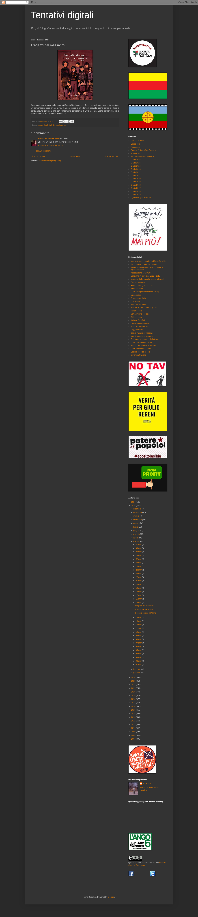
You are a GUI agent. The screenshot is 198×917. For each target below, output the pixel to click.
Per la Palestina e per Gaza (142, 156)
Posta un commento (43, 151)
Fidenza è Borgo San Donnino (143, 150)
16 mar (139, 599)
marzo (136, 541)
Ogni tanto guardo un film (141, 197)
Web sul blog (136, 317)
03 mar (139, 657)
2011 (133, 724)
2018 (133, 699)
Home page (75, 156)
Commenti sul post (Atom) (50, 161)
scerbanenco (61, 125)
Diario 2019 (136, 182)
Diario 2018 (136, 185)
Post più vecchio (111, 156)
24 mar (139, 570)
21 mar (139, 581)
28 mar (139, 555)
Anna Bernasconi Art (139, 327)
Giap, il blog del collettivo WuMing (145, 292)
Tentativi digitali (62, 15)
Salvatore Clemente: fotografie (143, 345)
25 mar (139, 566)
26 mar (139, 563)
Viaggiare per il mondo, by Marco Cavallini (148, 261)
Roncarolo (135, 153)
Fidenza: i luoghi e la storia (142, 285)
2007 (133, 739)
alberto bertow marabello (49, 138)
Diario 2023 (136, 169)
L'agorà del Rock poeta (140, 352)
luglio (135, 527)
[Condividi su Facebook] (69, 121)
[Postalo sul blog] (63, 121)
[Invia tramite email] (60, 121)
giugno (136, 530)
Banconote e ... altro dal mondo (144, 264)
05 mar (139, 650)
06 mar (139, 646)
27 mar (139, 559)
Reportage (135, 147)
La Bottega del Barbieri (140, 323)
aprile (136, 538)
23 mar (139, 574)
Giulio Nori (135, 301)
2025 (133, 506)
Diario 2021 (136, 175)
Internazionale (137, 289)
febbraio (137, 669)
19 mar (139, 588)
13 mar (139, 621)
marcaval (147, 784)
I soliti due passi (137, 141)
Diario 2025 (136, 163)
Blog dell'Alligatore (138, 304)
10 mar (139, 632)
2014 (133, 713)
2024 (133, 677)
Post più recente (38, 156)
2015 (133, 710)
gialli (50, 125)
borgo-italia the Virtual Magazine (144, 307)
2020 (133, 692)
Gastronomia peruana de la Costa (145, 339)
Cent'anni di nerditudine (141, 349)
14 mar (139, 617)
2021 (133, 688)
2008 (133, 735)
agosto (136, 523)
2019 (133, 695)
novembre (137, 512)
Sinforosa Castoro (138, 355)
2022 (133, 684)
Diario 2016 (136, 191)
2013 (133, 717)
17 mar (139, 595)
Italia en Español (138, 320)
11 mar (139, 628)
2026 (133, 502)
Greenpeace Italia (138, 298)
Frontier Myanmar (138, 282)
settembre (137, 520)
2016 (133, 706)
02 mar (139, 661)
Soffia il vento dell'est (139, 314)
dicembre (137, 509)
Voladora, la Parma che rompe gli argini (147, 279)
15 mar (139, 603)
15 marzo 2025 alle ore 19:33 (50, 145)
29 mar (139, 552)
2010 (133, 728)
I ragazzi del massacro (144, 606)
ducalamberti (43, 125)
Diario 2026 (136, 160)
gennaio (137, 673)
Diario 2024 (136, 166)
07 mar (139, 643)
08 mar (139, 639)
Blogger (111, 897)
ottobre (136, 516)
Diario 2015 (136, 194)
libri (54, 125)
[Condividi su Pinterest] (72, 121)
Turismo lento (136, 311)
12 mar (139, 625)
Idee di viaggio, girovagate (142, 336)
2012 (133, 721)
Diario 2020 (136, 179)
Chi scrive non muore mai (141, 342)
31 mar (139, 545)
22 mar (139, 577)
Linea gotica (136, 295)
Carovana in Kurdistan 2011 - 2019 (145, 276)
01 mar (139, 665)
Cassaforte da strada (144, 609)
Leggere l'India (137, 330)
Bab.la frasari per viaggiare (142, 333)
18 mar (139, 592)
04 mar (139, 654)
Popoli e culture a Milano (145, 613)
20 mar (139, 584)
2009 (133, 732)
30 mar (139, 548)
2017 (133, 703)
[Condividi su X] (66, 121)
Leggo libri (135, 144)
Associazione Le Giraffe (141, 273)
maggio (136, 534)
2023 (133, 681)
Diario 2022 (136, 172)
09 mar (139, 636)
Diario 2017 (136, 188)
